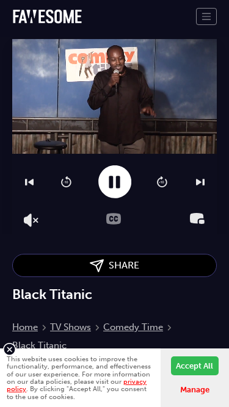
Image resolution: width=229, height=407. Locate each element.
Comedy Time (133, 327)
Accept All (194, 365)
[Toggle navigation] (206, 16)
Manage (194, 389)
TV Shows (70, 327)
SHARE (121, 265)
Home (25, 327)
